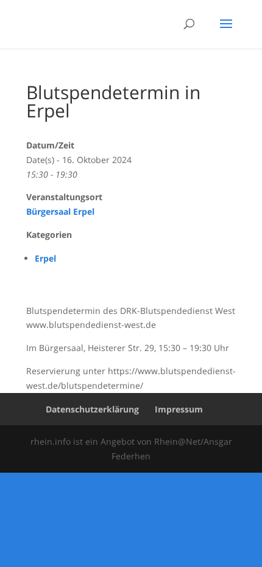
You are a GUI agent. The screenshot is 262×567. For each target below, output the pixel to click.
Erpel (45, 258)
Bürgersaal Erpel (60, 211)
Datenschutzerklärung (92, 409)
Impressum (179, 409)
